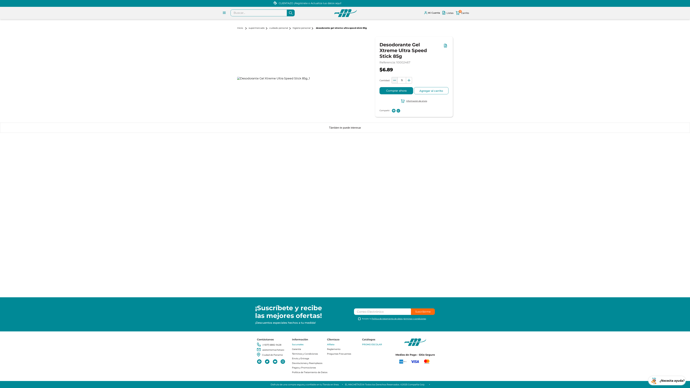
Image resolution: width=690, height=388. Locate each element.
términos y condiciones (414, 318)
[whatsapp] (398, 111)
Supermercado (257, 28)
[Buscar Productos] (291, 13)
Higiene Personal (301, 28)
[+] (409, 80)
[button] (446, 47)
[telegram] (403, 110)
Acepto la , (394, 319)
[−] (395, 80)
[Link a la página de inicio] (242, 28)
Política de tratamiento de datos (387, 318)
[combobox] (263, 13)
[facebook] (393, 110)
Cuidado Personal (278, 28)
